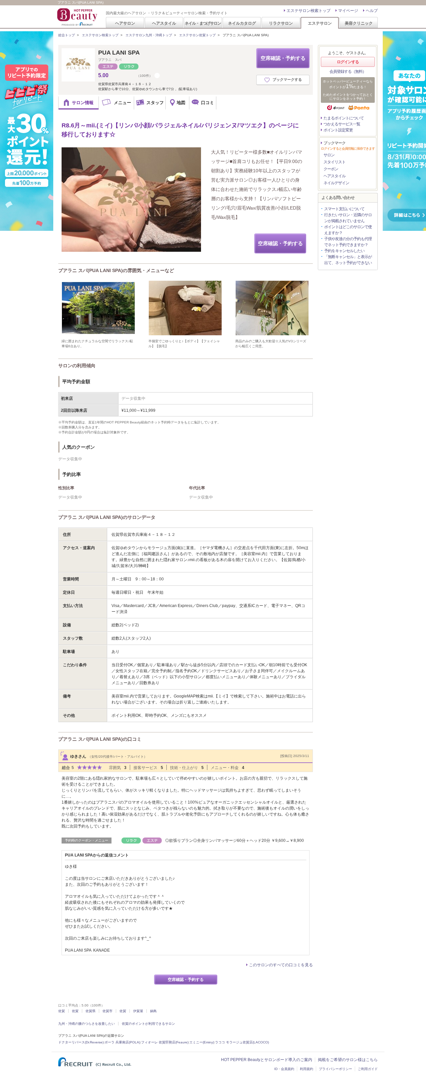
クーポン (330, 169)
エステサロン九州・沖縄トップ (148, 35)
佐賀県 (91, 1011)
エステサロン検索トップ (308, 10)
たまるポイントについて (343, 118)
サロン (328, 155)
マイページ (348, 10)
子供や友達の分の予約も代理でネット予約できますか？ (348, 241)
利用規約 (306, 1069)
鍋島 (153, 1011)
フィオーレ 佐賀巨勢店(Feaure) (164, 1042)
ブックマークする (287, 79)
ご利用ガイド (368, 1069)
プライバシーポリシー (335, 1069)
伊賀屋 (138, 1011)
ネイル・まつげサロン (203, 23)
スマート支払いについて (344, 209)
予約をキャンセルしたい (344, 250)
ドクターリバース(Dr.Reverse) (81, 1042)
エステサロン (320, 23)
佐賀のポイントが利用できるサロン (148, 1023)
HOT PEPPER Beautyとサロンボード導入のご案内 (266, 1059)
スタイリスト (334, 162)
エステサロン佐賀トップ (197, 35)
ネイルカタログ (242, 23)
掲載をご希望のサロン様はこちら (348, 1059)
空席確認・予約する (283, 58)
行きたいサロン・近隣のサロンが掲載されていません (348, 218)
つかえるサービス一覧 (341, 124)
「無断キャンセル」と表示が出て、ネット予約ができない (348, 259)
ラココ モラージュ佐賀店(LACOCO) (242, 1042)
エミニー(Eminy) (201, 1042)
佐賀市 (107, 1011)
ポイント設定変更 (338, 130)
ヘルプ (372, 10)
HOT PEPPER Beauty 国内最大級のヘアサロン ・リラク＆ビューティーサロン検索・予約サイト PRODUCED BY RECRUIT (78, 17)
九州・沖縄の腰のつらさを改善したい (86, 1023)
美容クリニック (359, 23)
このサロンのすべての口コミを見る (281, 965)
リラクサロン (281, 23)
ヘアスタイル (164, 23)
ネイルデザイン (336, 183)
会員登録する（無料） (347, 71)
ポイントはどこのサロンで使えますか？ (348, 230)
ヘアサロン (125, 23)
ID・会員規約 (284, 1069)
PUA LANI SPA (119, 52)
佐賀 (61, 1011)
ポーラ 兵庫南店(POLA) (122, 1042)
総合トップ (66, 35)
